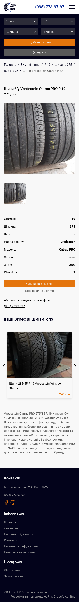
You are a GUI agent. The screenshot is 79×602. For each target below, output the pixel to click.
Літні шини (12, 570)
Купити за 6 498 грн (39, 284)
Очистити (39, 52)
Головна (10, 522)
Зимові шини (13, 576)
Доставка (11, 528)
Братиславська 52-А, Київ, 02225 (27, 487)
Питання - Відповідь (18, 534)
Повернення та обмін (19, 552)
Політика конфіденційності (24, 546)
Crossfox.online (64, 596)
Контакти (11, 540)
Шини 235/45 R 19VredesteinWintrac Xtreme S (35, 386)
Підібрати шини (39, 42)
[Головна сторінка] (10, 7)
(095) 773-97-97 (49, 7)
